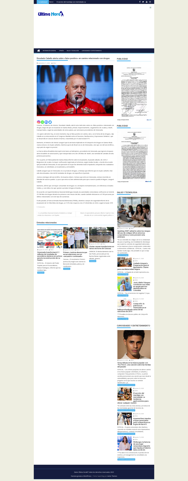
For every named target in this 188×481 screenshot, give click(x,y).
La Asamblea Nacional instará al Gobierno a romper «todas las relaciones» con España (54, 214)
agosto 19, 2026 (139, 299)
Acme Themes (112, 476)
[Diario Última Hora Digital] (38, 50)
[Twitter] (50, 122)
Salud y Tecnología (73, 50)
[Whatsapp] (42, 122)
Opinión (61, 50)
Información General (49, 50)
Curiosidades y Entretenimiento (92, 50)
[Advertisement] (94, 33)
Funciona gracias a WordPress (81, 476)
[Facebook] (46, 122)
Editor (54, 63)
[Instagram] (38, 122)
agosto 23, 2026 (43, 250)
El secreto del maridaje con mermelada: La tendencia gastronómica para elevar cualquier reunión (65, 2)
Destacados (41, 207)
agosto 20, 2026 (139, 278)
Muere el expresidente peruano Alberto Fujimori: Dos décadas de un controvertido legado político (97, 214)
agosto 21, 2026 (139, 258)
